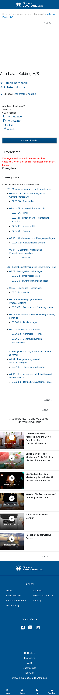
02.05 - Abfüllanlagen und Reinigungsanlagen (32, 238)
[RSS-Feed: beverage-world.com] (37, 627)
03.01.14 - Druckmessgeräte (26, 275)
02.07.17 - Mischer (21, 257)
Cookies (30, 653)
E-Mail (9, 125)
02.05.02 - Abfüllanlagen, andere (28, 242)
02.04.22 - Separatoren (23, 231)
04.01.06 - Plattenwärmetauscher (29, 367)
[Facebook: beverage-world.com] (22, 627)
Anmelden (38, 590)
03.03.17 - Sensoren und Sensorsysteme (32, 307)
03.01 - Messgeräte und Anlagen (26, 271)
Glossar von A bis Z (43, 595)
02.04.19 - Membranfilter (24, 226)
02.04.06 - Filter (20, 212)
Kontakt (29, 673)
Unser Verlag (12, 605)
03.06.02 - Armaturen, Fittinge (27, 333)
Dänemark (19, 93)
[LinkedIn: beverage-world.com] (29, 627)
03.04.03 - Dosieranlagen (24, 322)
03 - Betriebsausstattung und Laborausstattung (31, 267)
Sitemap (37, 600)
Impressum (29, 658)
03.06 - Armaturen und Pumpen (25, 329)
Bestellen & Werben (16, 600)
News (9, 590)
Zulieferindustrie (14, 87)
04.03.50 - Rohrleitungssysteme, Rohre (32, 382)
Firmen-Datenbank (36, 14)
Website (10, 129)
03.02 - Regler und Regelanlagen (25, 288)
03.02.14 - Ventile (21, 292)
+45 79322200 (14, 116)
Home (5, 14)
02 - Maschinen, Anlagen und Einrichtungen (29, 189)
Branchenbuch (18, 14)
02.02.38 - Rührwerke (23, 201)
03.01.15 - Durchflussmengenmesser (30, 280)
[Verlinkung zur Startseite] (29, 4)
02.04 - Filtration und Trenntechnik (27, 208)
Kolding (32, 93)
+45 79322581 (13, 120)
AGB (29, 663)
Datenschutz (29, 668)
